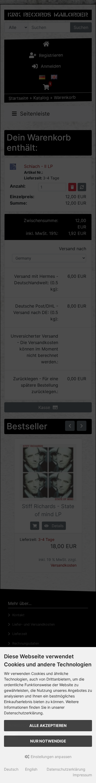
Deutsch (11, 769)
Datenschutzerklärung (66, 769)
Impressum (82, 775)
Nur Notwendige (48, 741)
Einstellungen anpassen (50, 756)
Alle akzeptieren (48, 725)
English (31, 769)
